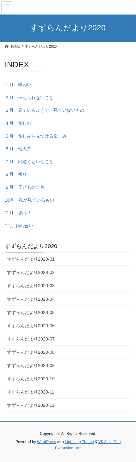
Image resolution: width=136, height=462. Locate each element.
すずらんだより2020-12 (31, 405)
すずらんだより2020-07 (31, 338)
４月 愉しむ (18, 123)
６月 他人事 (18, 148)
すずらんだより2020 (31, 246)
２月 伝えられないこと (29, 97)
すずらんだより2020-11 (30, 391)
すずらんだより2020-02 (31, 272)
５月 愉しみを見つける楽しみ (36, 136)
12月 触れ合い (19, 225)
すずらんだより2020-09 (31, 365)
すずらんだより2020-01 (31, 259)
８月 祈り (16, 174)
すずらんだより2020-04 (31, 299)
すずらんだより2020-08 (31, 352)
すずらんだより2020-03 (31, 285)
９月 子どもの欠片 (25, 187)
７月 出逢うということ (29, 161)
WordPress (46, 442)
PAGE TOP (126, 442)
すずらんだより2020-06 (31, 325)
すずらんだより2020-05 (31, 312)
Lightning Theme (79, 442)
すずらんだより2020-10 (31, 378)
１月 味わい (18, 84)
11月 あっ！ (18, 212)
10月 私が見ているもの (29, 200)
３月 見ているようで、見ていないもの (44, 110)
